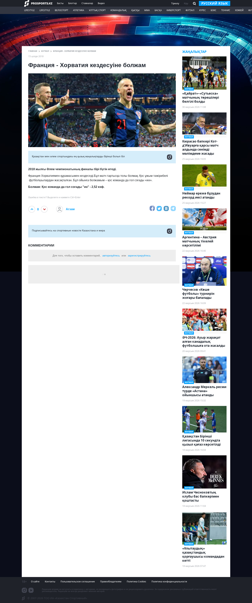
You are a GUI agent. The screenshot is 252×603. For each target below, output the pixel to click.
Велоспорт (61, 10)
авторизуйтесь (111, 255)
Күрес (202, 10)
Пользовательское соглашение (78, 581)
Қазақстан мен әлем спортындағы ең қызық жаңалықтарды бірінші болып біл (78, 156)
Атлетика (78, 10)
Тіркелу (175, 3)
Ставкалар (87, 3)
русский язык (214, 3)
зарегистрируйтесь (139, 255)
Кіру (186, 3)
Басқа (158, 10)
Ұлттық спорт (97, 10)
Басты (60, 3)
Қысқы (135, 10)
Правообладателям (110, 581)
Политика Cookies (136, 581)
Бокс (213, 10)
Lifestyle (29, 10)
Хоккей (239, 10)
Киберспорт (174, 10)
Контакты (50, 581)
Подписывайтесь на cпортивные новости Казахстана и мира (68, 230)
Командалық (119, 10)
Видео (101, 3)
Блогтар (72, 3)
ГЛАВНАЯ (32, 51)
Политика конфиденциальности (169, 581)
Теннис (225, 10)
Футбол (45, 51)
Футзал (190, 10)
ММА (147, 10)
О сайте (35, 581)
